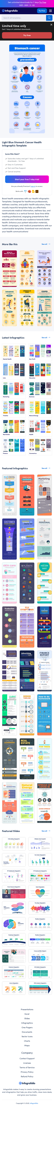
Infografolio (34, 1103)
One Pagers (27, 1027)
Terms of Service (27, 1067)
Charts (27, 1040)
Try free (27, 35)
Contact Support (27, 1058)
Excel (27, 1013)
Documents (27, 1031)
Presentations (27, 1009)
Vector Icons (27, 1036)
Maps (27, 1045)
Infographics (27, 1022)
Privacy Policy (27, 1071)
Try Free (42, 10)
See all (44, 244)
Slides (27, 1018)
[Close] (51, 25)
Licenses (27, 1062)
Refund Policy (27, 1076)
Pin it (10, 48)
